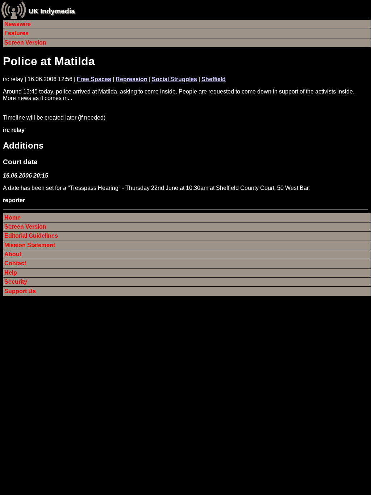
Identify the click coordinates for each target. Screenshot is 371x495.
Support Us (20, 291)
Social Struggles (174, 79)
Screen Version (25, 42)
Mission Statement (29, 245)
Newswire (17, 24)
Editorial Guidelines (31, 236)
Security (15, 282)
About (12, 254)
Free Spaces (94, 79)
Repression (131, 79)
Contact (15, 263)
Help (10, 273)
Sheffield (213, 79)
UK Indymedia (51, 11)
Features (16, 33)
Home (12, 218)
